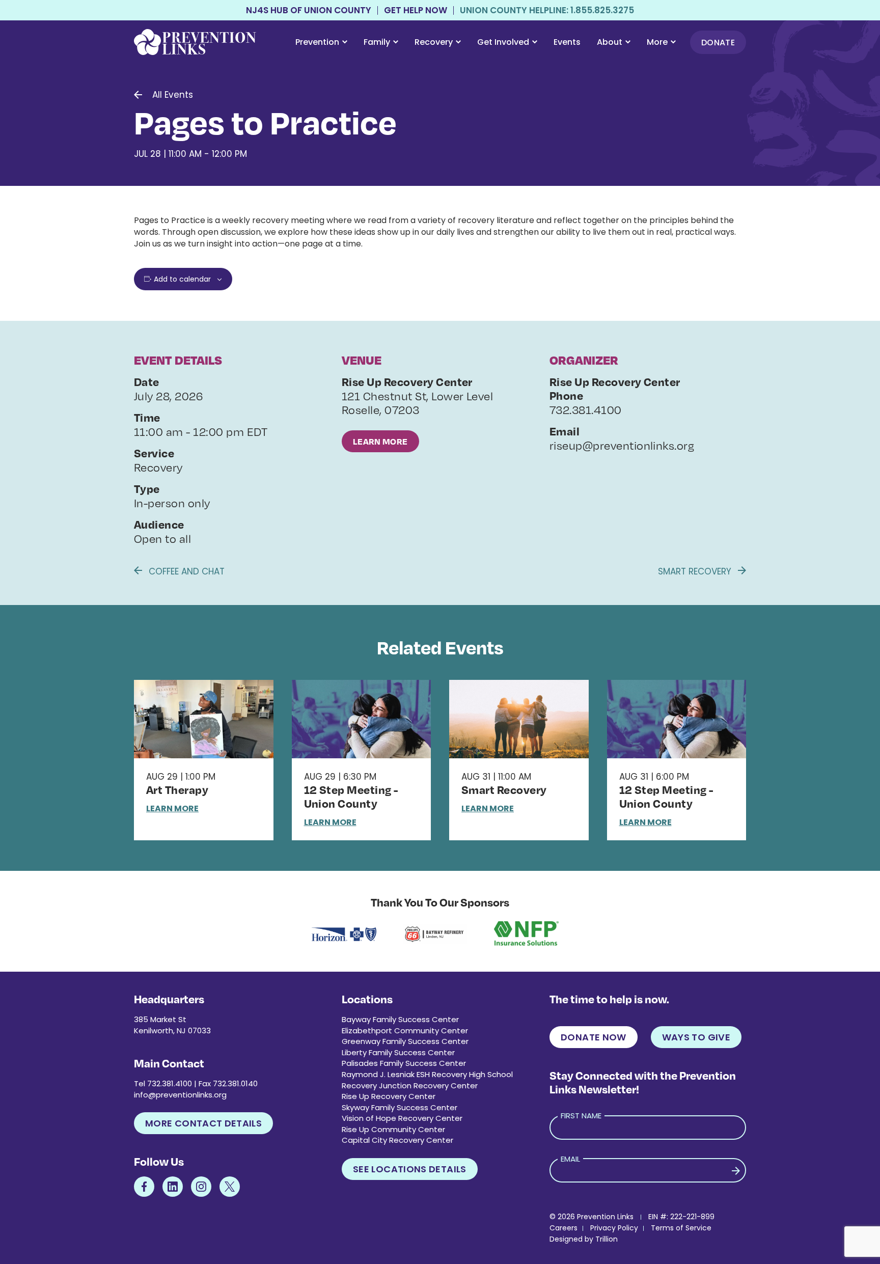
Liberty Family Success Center (398, 1052)
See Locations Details (409, 1169)
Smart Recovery (696, 571)
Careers (563, 1228)
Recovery (434, 42)
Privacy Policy (614, 1228)
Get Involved (503, 42)
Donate (718, 42)
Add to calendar (182, 279)
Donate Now (593, 1037)
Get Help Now (415, 10)
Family (377, 42)
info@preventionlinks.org (180, 1094)
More (657, 42)
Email (570, 1158)
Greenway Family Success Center (405, 1041)
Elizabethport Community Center (405, 1030)
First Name (581, 1115)
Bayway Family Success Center (400, 1019)
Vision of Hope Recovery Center (402, 1118)
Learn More (380, 441)
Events (567, 42)
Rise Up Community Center (393, 1129)
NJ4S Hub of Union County (308, 10)
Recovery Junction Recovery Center (410, 1085)
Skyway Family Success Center (399, 1107)
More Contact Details (203, 1123)
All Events (172, 95)
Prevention (317, 42)
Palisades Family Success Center (404, 1063)
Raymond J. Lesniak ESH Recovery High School (427, 1074)
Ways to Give (696, 1037)
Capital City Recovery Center (397, 1140)
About (609, 42)
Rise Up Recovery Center (388, 1096)
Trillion (606, 1239)
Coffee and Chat (185, 571)
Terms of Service (681, 1228)
